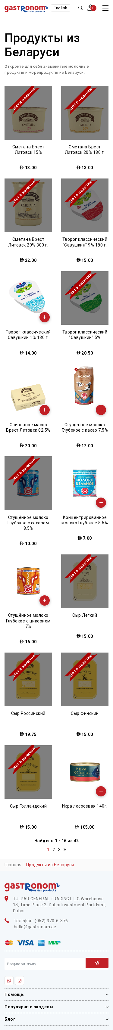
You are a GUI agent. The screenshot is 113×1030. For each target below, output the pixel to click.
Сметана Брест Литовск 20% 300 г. (28, 242)
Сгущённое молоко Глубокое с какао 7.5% (85, 427)
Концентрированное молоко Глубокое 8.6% (84, 520)
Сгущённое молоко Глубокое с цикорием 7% (28, 620)
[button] (92, 8)
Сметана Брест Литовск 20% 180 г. (85, 149)
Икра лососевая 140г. (85, 806)
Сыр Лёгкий (84, 615)
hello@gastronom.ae (35, 926)
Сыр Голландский (28, 806)
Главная (13, 864)
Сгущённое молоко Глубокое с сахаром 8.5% (28, 523)
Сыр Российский (28, 713)
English (60, 8)
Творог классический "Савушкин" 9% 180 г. (85, 242)
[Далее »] (65, 850)
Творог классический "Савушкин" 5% (85, 335)
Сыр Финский (85, 713)
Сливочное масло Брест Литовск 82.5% (28, 427)
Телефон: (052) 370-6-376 (41, 920)
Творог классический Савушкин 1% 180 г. (28, 335)
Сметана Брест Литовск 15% (28, 149)
